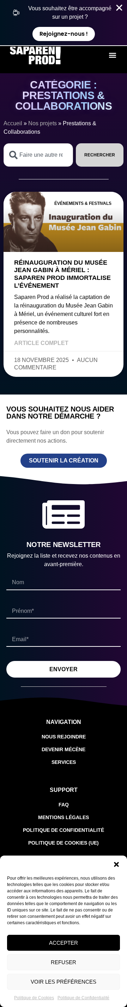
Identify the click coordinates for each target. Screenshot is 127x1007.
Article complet (41, 343)
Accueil (13, 123)
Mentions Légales (63, 817)
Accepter (63, 943)
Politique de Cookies (34, 997)
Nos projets (42, 123)
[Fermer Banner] (119, 8)
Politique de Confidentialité (83, 997)
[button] (116, 864)
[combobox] (38, 155)
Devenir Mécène (63, 749)
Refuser (63, 962)
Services (64, 762)
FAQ (64, 804)
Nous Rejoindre (64, 737)
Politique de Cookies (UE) (63, 843)
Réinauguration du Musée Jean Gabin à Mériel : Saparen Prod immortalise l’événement (62, 274)
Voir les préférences (63, 982)
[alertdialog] (63, 22)
